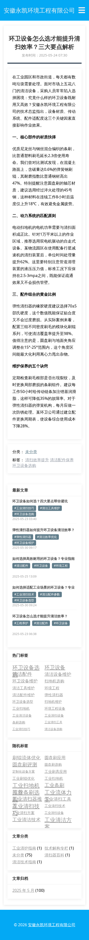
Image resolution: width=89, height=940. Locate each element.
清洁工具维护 (23, 687)
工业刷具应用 (55, 771)
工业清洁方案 (58, 819)
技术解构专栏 (56, 848)
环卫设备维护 (25, 681)
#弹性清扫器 (22, 537)
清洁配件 (22, 674)
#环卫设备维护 (24, 543)
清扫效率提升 (37, 460)
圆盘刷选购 (53, 764)
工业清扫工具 (53, 722)
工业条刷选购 (26, 792)
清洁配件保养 (62, 460)
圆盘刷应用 (55, 757)
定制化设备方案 (23, 771)
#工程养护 (21, 623)
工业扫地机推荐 (26, 785)
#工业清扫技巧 (24, 508)
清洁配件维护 (23, 694)
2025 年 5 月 (23, 890)
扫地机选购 (54, 681)
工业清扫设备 (54, 715)
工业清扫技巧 (21, 729)
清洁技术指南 (24, 862)
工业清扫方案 (23, 812)
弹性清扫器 (53, 694)
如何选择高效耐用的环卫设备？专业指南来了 (43, 558)
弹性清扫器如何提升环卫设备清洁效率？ (43, 529)
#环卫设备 (41, 566)
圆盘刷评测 (24, 764)
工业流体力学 (58, 792)
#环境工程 (61, 566)
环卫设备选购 (24, 465)
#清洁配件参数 (50, 594)
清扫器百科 (54, 855)
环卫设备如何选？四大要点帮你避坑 (40, 501)
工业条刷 (54, 785)
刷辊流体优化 (26, 757)
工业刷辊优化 (23, 778)
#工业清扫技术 (24, 594)
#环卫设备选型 (24, 600)
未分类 (31, 451)
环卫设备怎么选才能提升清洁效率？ (40, 616)
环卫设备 (54, 667)
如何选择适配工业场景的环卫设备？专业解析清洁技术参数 (43, 587)
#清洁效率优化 (47, 537)
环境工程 (51, 687)
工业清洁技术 (26, 819)
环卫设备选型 (22, 701)
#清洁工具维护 (50, 508)
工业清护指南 (24, 848)
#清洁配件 (21, 566)
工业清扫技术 (54, 805)
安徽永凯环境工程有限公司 (51, 924)
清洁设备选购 (53, 729)
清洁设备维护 (57, 674)
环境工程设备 (54, 708)
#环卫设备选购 (24, 514)
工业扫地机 (21, 708)
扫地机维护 (53, 701)
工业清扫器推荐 (27, 798)
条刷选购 (18, 722)
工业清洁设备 (22, 715)
